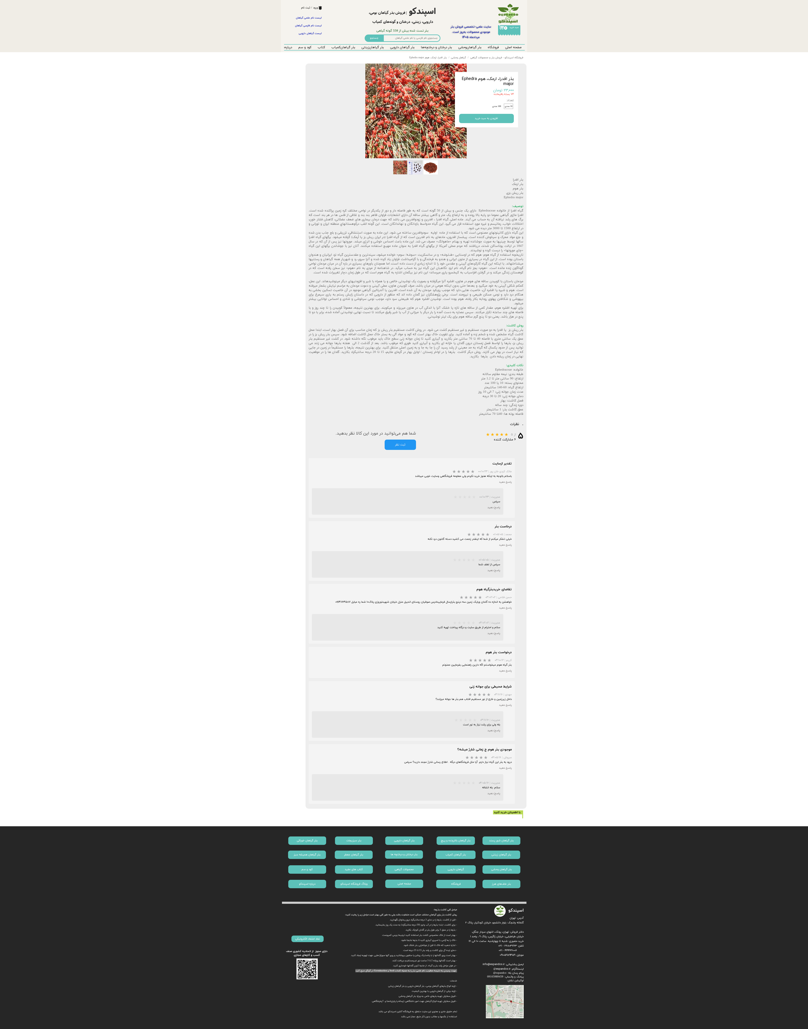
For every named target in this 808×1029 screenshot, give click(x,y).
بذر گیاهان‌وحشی (469, 47)
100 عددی (496, 106)
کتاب (321, 47)
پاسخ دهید (505, 482)
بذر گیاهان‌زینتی (372, 47)
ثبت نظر (400, 445)
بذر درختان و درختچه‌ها (436, 47)
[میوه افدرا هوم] (416, 111)
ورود (315, 8)
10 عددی (508, 106)
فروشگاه (493, 47)
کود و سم (304, 47)
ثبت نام (305, 8)
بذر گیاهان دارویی (402, 47)
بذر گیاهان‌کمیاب (343, 47)
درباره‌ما (287, 47)
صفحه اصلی (513, 47)
